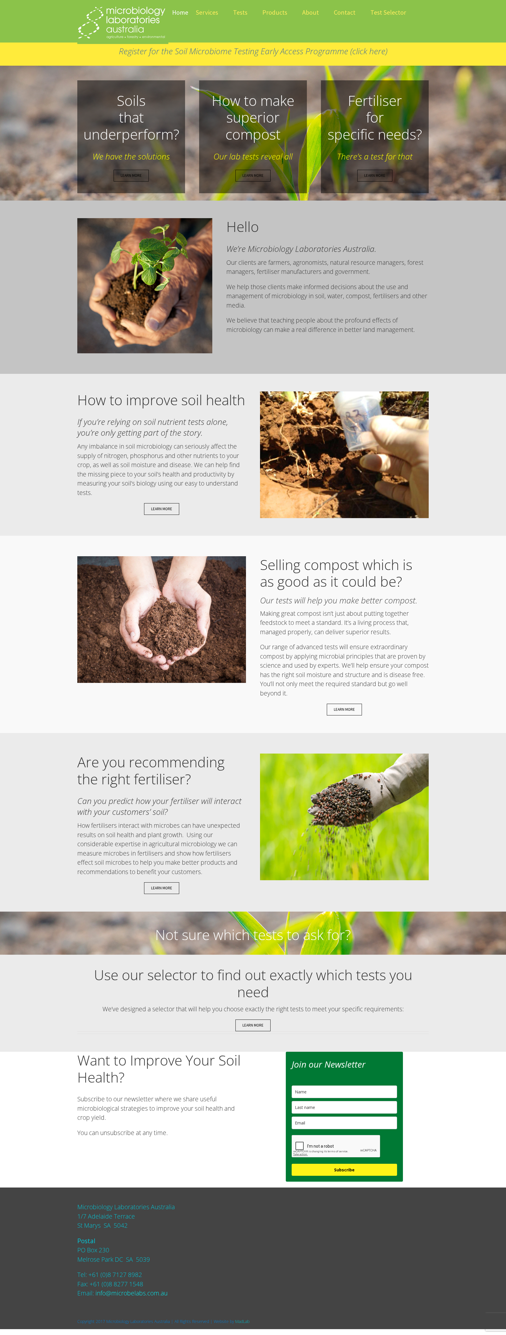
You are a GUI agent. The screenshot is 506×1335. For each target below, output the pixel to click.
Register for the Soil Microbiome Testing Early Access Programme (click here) (253, 51)
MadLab (242, 1321)
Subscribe (344, 1170)
